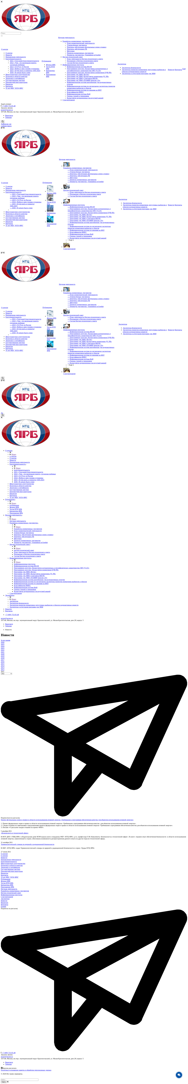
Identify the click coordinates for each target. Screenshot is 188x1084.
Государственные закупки (15, 80)
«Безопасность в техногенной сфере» (15, 833)
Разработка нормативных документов (77, 41)
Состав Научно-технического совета (80, 63)
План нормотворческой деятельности (81, 43)
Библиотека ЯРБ (7, 885)
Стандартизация (69, 100)
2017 (2, 660)
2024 (2, 646)
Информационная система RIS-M (79, 67)
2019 (2, 656)
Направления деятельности (16, 57)
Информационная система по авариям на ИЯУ (84, 90)
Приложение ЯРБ (7, 887)
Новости (9, 55)
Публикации (46, 61)
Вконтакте (9, 115)
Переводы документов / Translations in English (84, 55)
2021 (2, 652)
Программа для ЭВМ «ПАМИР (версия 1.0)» (83, 80)
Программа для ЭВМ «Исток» (78, 74)
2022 (2, 650)
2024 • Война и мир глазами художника (24, 69)
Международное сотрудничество (18, 74)
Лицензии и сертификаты (15, 78)
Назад (13, 454)
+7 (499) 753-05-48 (8, 106)
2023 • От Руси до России (19, 67)
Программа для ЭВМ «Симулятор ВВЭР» (82, 78)
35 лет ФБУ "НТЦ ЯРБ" (14, 88)
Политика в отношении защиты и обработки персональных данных (26, 1070)
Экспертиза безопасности (131, 68)
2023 (2, 648)
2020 (2, 654)
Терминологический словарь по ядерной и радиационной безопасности (27, 844)
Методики (71, 51)
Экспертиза (122, 64)
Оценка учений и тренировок (78, 96)
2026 (2, 642)
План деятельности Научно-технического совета (85, 59)
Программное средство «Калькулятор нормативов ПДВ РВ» (89, 72)
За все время (5, 640)
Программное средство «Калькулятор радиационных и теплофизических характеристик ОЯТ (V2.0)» (87, 70)
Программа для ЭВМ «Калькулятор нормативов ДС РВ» (88, 76)
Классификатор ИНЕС (75, 92)
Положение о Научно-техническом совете (82, 61)
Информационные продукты (73, 65)
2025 (2, 644)
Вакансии (9, 84)
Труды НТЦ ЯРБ (7, 883)
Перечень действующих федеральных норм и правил (86, 47)
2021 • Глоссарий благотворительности (24, 61)
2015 (2, 664)
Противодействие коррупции (16, 82)
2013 (2, 668)
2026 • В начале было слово (20, 72)
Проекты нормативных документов (80, 53)
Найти (4, 1082)
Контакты (9, 86)
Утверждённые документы (77, 45)
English (3, 906)
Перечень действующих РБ (77, 49)
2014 (2, 666)
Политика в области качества (16, 76)
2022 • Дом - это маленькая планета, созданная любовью (23, 64)
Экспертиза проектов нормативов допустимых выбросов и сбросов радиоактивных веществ (144, 71)
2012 (2, 670)
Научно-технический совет (73, 57)
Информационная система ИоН (78, 94)
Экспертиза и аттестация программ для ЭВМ (138, 73)
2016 (2, 662)
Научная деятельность (66, 37)
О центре (4, 49)
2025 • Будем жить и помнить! (25, 71)
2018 (2, 658)
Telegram (8, 117)
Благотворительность (13, 59)
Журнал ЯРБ (50, 65)
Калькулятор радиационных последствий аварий (85, 98)
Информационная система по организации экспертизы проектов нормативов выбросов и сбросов (91, 87)
